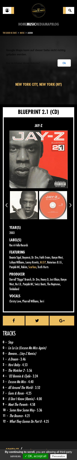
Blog (55, 24)
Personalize (58, 456)
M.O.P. (43, 262)
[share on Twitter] (37, 321)
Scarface (32, 267)
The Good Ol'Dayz (10, 33)
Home (22, 24)
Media (40, 24)
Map (48, 24)
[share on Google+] (62, 321)
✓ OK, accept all (35, 456)
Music (31, 24)
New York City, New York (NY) (38, 85)
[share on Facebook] (14, 321)
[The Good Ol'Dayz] (38, 10)
